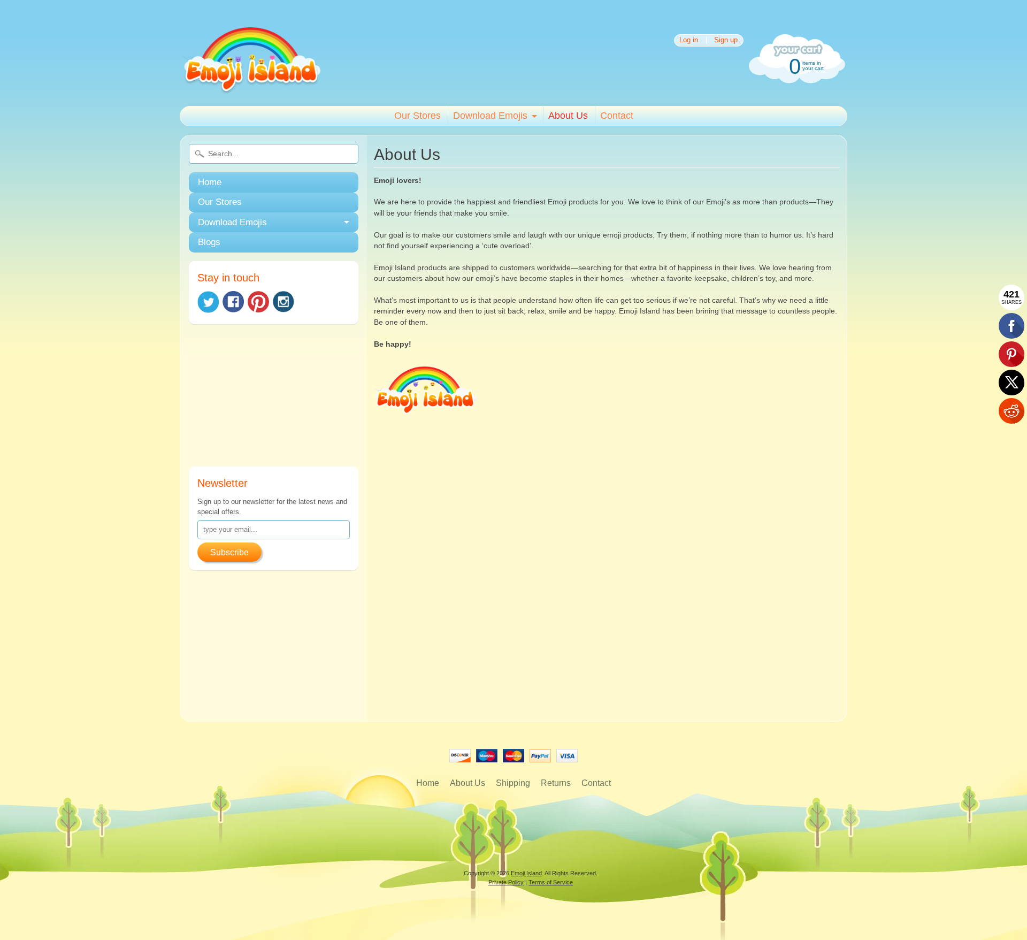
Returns (556, 783)
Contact (616, 115)
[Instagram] (283, 301)
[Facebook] (233, 301)
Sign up (726, 40)
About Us (568, 115)
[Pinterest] (258, 301)
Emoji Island (526, 873)
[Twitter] (208, 302)
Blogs (209, 242)
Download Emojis (490, 115)
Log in (688, 40)
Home (209, 182)
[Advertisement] (273, 400)
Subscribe (229, 552)
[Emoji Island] (250, 90)
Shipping (513, 783)
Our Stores (417, 115)
